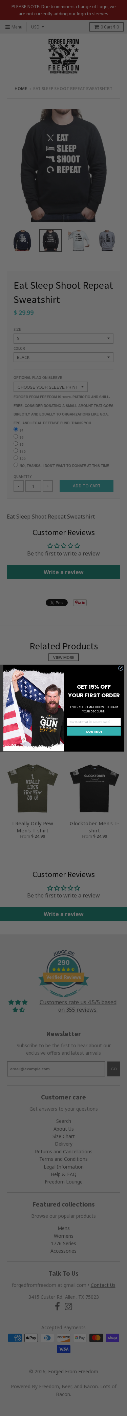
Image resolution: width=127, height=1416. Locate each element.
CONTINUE (94, 731)
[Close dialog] (121, 668)
